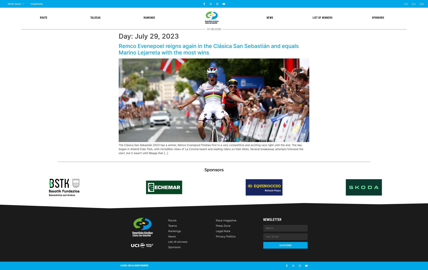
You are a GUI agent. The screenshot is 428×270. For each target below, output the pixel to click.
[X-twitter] (210, 4)
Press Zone (223, 225)
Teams (172, 225)
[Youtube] (224, 4)
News (270, 18)
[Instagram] (217, 4)
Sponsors (378, 18)
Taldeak (95, 18)
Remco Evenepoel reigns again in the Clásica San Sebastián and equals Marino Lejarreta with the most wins (209, 49)
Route (43, 18)
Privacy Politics (226, 236)
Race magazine (226, 220)
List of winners (323, 18)
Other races (14, 4)
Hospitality (37, 4)
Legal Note (223, 231)
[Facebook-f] (204, 4)
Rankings (149, 18)
